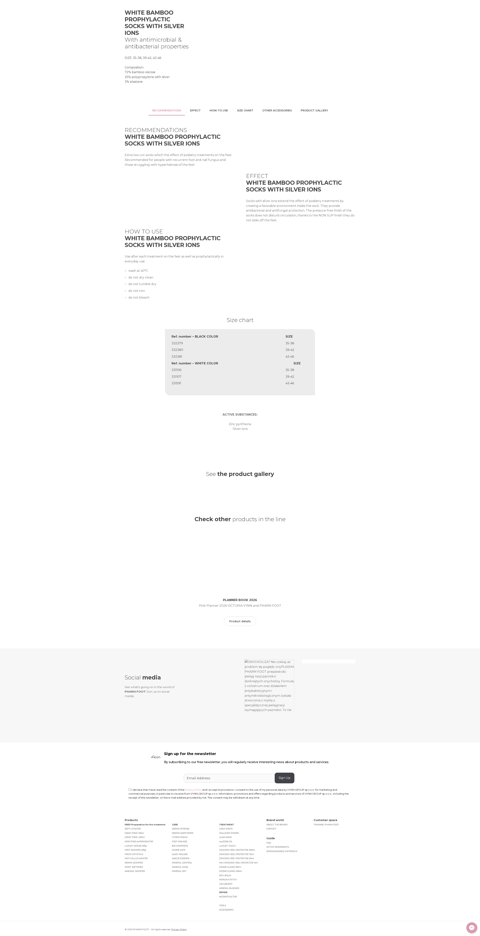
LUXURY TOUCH (227, 845)
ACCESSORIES (226, 909)
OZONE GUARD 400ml (230, 871)
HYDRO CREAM (180, 837)
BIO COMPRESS (180, 845)
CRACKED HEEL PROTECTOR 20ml (236, 858)
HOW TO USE (219, 110)
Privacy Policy (193, 789)
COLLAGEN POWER (229, 833)
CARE (175, 824)
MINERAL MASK (180, 867)
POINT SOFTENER (134, 867)
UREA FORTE (226, 828)
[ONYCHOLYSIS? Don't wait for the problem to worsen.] (210, 695)
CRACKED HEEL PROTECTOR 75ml (236, 854)
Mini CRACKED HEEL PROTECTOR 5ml (238, 862)
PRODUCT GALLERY (314, 110)
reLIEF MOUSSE (180, 854)
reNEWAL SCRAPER (135, 871)
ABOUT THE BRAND (276, 824)
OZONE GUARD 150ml (230, 867)
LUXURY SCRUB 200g (136, 845)
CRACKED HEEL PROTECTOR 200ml (237, 850)
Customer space (281, 11)
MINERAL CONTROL (182, 862)
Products (234, 11)
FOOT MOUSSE (179, 841)
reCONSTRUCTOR (228, 896)
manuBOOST (225, 884)
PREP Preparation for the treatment (145, 824)
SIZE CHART (245, 110)
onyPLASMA (225, 837)
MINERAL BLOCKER (229, 888)
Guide (255, 11)
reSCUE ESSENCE (181, 858)
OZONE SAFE (178, 850)
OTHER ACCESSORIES (277, 110)
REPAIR (223, 892)
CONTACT (271, 828)
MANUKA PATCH (228, 879)
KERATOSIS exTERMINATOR (139, 841)
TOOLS (222, 905)
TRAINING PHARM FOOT (326, 824)
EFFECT (195, 110)
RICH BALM (225, 875)
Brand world (209, 11)
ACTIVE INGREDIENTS (277, 847)
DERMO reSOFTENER (182, 833)
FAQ (268, 842)
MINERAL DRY (179, 871)
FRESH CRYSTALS (134, 854)
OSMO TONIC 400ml (135, 837)
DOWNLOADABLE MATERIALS (281, 851)
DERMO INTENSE (180, 828)
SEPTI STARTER (133, 828)
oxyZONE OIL (225, 841)
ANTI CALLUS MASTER (136, 858)
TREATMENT (226, 824)
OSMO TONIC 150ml (134, 833)
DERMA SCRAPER (134, 862)
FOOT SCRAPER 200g (135, 850)
